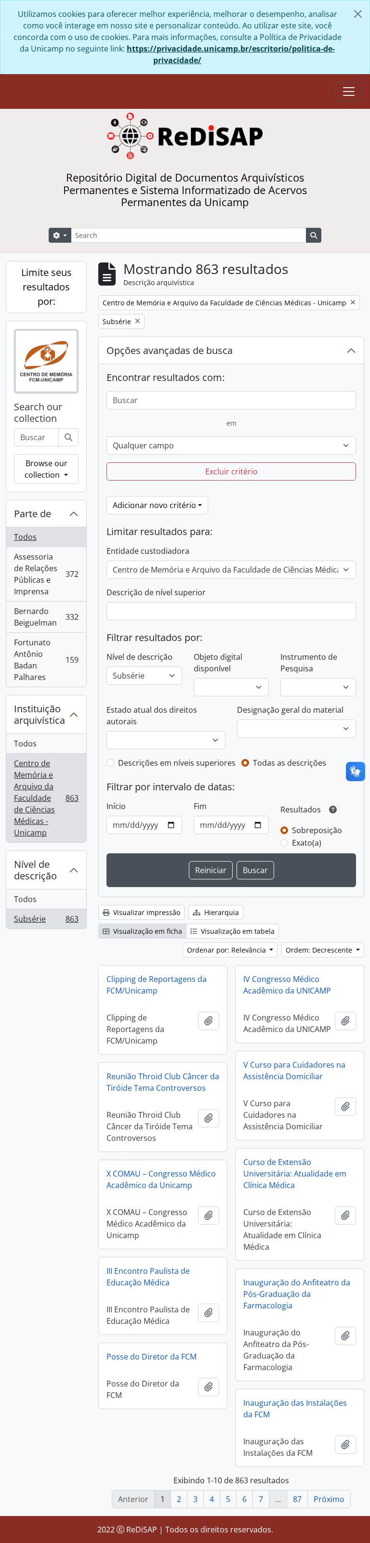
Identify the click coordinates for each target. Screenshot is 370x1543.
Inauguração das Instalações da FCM (295, 1409)
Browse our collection (46, 469)
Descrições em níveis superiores (177, 763)
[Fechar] (358, 13)
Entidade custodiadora (147, 551)
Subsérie (46, 921)
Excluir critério (231, 471)
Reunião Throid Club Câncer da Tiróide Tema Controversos (162, 1082)
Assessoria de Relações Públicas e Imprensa (46, 574)
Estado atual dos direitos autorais (151, 716)
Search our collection (38, 412)
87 (297, 1499)
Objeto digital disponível (218, 663)
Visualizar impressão (145, 912)
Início (116, 806)
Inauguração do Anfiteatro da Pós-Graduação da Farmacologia (296, 1294)
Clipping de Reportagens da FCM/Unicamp (156, 985)
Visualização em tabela (237, 931)
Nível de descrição (35, 870)
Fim (200, 806)
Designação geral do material (290, 710)
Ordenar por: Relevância (227, 950)
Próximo (329, 1499)
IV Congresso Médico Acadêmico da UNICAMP (287, 985)
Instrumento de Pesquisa (308, 663)
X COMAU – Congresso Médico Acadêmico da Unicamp (161, 1179)
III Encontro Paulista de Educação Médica (148, 1277)
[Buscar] (68, 437)
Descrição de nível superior (156, 592)
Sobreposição (317, 830)
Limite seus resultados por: (46, 287)
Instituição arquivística (39, 714)
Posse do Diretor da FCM (151, 1356)
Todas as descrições (289, 763)
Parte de (32, 513)
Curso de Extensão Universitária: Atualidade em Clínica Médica (294, 1173)
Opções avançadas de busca (169, 350)
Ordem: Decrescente (320, 950)
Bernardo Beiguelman (46, 617)
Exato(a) (306, 842)
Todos (25, 537)
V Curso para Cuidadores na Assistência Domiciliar (294, 1070)
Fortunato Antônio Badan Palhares (46, 659)
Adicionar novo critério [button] (154, 505)
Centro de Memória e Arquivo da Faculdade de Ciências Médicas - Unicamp (46, 798)
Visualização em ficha (146, 931)
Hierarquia (220, 912)
